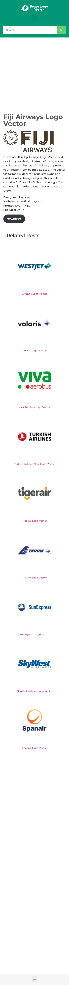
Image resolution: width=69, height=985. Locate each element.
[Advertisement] (34, 73)
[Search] (61, 30)
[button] (34, 18)
